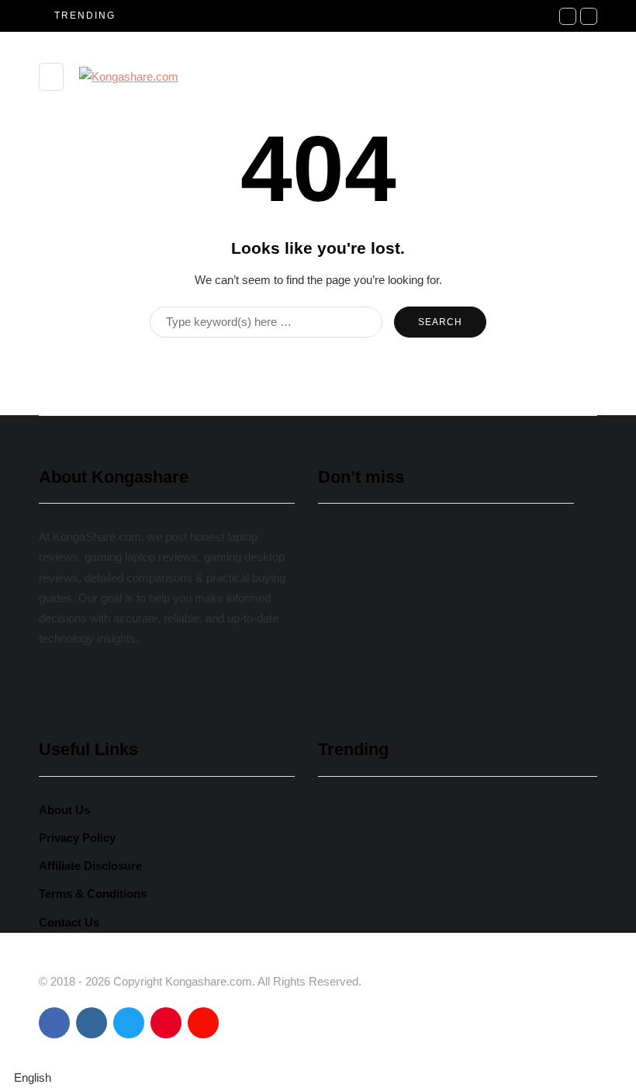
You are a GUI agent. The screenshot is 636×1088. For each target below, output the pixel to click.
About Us (64, 809)
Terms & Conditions (93, 893)
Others (348, 612)
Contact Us (69, 922)
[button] (318, 1078)
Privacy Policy (77, 837)
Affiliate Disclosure (90, 865)
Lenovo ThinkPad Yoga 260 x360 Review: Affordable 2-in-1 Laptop (426, 645)
